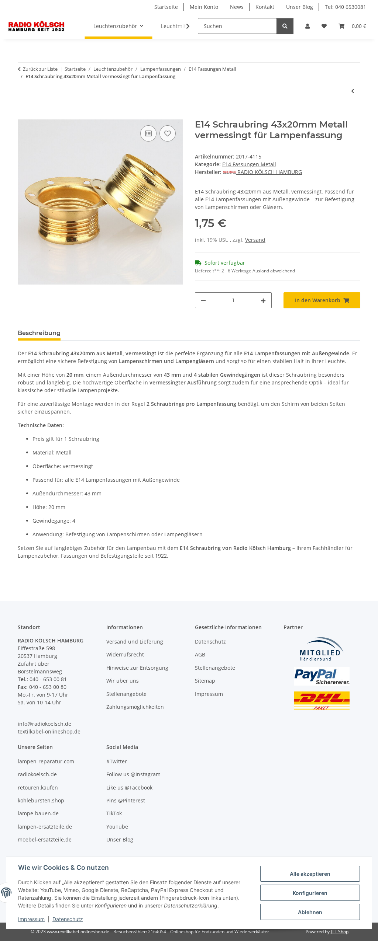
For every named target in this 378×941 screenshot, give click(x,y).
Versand (255, 239)
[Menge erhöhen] (263, 300)
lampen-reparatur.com (46, 761)
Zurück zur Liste (40, 69)
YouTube (117, 826)
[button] (307, 26)
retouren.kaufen (38, 787)
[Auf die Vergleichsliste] (148, 133)
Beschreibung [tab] (39, 333)
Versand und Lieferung (134, 641)
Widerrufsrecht (125, 654)
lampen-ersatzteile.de (45, 826)
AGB (200, 654)
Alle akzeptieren (310, 874)
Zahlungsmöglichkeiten (135, 706)
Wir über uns (122, 680)
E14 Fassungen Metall (249, 164)
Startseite (166, 6)
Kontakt (264, 6)
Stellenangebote (126, 693)
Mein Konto (204, 6)
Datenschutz (67, 919)
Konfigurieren (310, 893)
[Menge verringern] (203, 300)
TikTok (114, 813)
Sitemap (205, 680)
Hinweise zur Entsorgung (137, 667)
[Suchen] (284, 26)
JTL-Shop (339, 931)
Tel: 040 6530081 (345, 6)
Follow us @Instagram (133, 774)
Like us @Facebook (129, 787)
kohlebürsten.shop (41, 800)
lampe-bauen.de (38, 813)
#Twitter (116, 761)
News (237, 6)
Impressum (31, 919)
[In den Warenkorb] (24, 115)
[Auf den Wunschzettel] (167, 133)
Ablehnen (310, 912)
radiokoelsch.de (37, 774)
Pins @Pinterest (125, 800)
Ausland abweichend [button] (273, 271)
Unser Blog (299, 6)
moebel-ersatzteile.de (45, 839)
